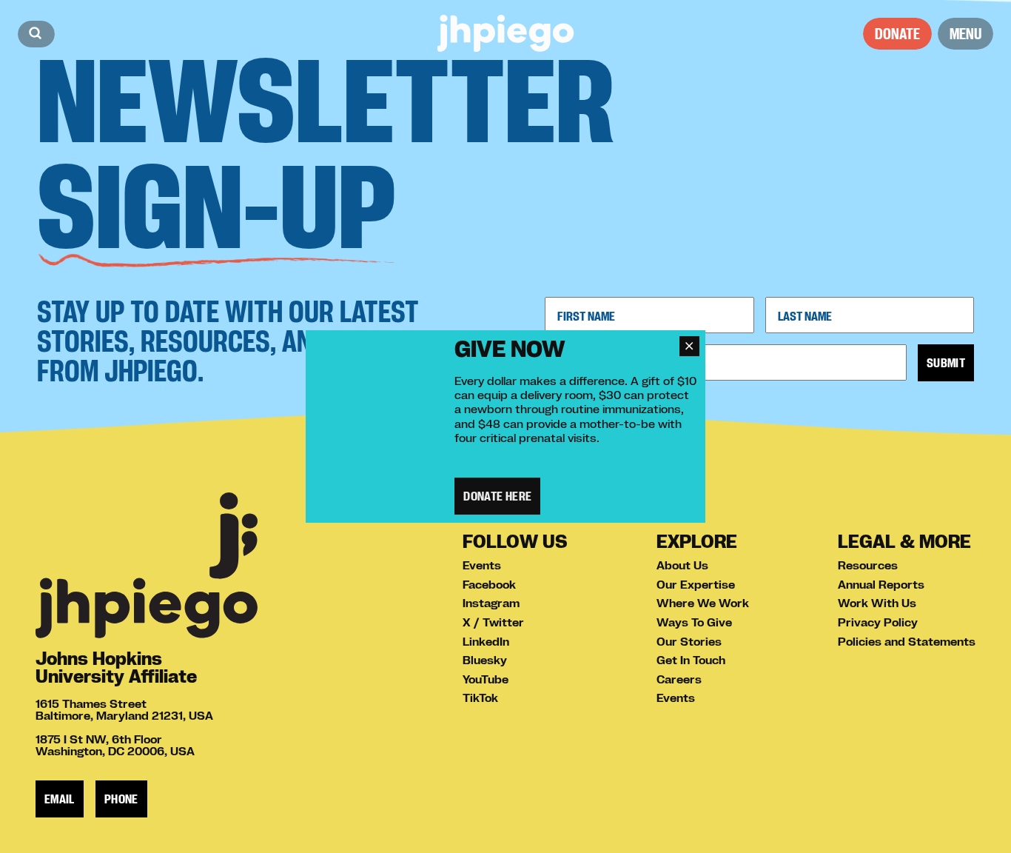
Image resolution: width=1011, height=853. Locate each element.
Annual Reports (881, 584)
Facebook (489, 584)
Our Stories (689, 641)
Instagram (491, 603)
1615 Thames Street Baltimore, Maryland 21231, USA (124, 709)
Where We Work (702, 603)
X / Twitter (493, 622)
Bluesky (485, 660)
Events (482, 565)
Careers (679, 679)
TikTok (480, 697)
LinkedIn (486, 641)
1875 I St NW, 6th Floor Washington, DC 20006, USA (115, 745)
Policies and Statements (906, 641)
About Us (682, 565)
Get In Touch (690, 660)
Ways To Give (694, 622)
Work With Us (877, 603)
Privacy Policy (878, 622)
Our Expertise (695, 584)
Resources (868, 565)
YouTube (485, 679)
